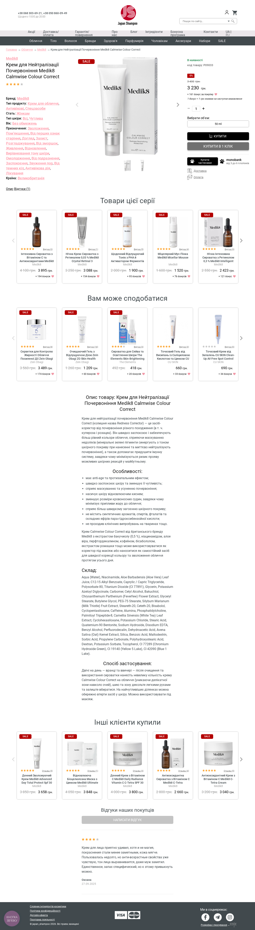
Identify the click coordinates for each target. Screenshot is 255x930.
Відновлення (35, 148)
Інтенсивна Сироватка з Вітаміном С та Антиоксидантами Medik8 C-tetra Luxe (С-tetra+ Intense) (37, 261)
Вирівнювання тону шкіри (27, 153)
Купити (220, 136)
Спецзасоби (35, 108)
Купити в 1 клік (218, 146)
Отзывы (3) (138, 771)
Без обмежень (24, 123)
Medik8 (12, 58)
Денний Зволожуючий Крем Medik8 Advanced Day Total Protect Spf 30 (37, 779)
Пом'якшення (17, 133)
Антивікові (15, 108)
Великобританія (31, 178)
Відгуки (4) (184, 249)
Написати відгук (127, 820)
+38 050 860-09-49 (55, 13)
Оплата (198, 177)
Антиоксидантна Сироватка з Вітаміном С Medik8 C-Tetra (173, 779)
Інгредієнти (154, 32)
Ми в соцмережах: (213, 909)
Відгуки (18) (92, 347)
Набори (204, 41)
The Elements (127, 362)
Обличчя (35, 41)
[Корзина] (234, 12)
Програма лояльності (42, 919)
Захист (41, 138)
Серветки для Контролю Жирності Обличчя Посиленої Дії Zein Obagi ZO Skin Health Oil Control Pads (36, 358)
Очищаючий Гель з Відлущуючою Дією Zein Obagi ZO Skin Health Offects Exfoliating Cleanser (82, 358)
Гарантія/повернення (84, 33)
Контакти (211, 32)
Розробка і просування (214, 925)
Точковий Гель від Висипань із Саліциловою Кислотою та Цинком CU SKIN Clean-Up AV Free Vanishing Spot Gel (173, 358)
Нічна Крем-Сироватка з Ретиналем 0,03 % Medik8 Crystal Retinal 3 (82, 257)
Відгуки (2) (48, 249)
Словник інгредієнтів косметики (48, 906)
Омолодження (18, 158)
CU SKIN (173, 362)
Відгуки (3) (229, 249)
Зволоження (38, 128)
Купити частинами (205, 161)
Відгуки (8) (48, 347)
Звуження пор (41, 163)
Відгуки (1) (22, 189)
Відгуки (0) (229, 347)
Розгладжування (20, 143)
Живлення (14, 148)
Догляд (28, 138)
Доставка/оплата (51, 33)
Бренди (90, 41)
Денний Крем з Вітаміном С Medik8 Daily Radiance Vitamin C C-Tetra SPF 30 (127, 779)
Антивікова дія (37, 168)
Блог (133, 32)
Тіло (53, 41)
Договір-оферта (39, 915)
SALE (222, 41)
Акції (31, 32)
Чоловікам (159, 41)
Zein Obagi (36, 362)
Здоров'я (110, 41)
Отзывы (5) (47, 771)
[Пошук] (232, 21)
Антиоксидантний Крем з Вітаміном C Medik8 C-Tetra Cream (218, 779)
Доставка (200, 170)
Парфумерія (134, 41)
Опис (9, 189)
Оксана (86, 879)
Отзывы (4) (183, 771)
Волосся (71, 41)
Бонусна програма (178, 33)
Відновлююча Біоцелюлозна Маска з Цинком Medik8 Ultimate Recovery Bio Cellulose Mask (82, 782)
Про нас (115, 33)
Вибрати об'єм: (198, 118)
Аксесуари (183, 41)
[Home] (127, 15)
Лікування (14, 173)
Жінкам (23, 113)
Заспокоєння (17, 163)
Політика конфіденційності (45, 911)
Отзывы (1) (92, 771)
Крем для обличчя (43, 103)
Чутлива (36, 118)
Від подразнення (45, 158)
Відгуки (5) (138, 249)
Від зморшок (47, 143)
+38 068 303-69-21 (30, 13)
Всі (25, 118)
